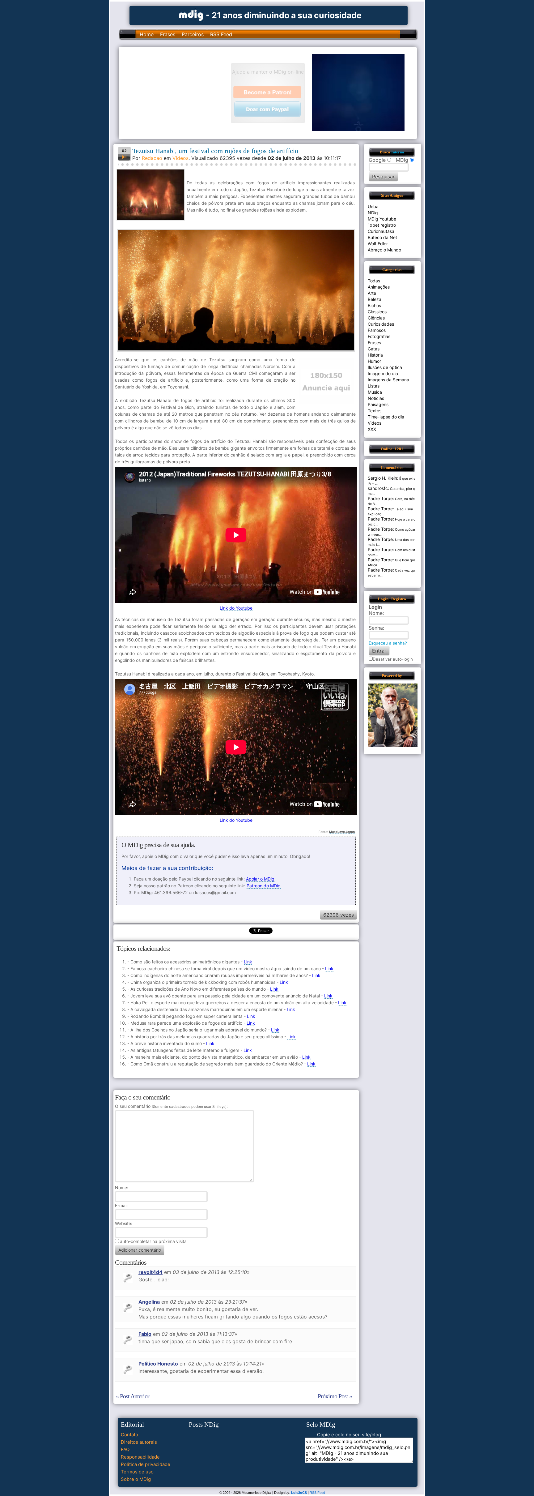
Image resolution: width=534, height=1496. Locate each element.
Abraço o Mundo (384, 249)
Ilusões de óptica (385, 367)
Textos (374, 410)
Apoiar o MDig (260, 878)
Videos (374, 423)
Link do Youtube (236, 608)
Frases (167, 34)
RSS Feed (221, 34)
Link (248, 961)
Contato (129, 1435)
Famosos (377, 330)
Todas (374, 280)
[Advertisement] (177, 92)
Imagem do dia (383, 373)
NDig (373, 212)
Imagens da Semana (388, 379)
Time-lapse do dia (386, 416)
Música (375, 392)
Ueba (373, 206)
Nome (121, 1187)
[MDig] (191, 15)
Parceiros (193, 34)
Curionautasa (381, 231)
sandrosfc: (378, 488)
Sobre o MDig (136, 1479)
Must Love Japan (342, 832)
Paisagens (378, 404)
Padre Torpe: (381, 498)
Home (147, 34)
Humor (374, 361)
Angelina (149, 1302)
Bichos (374, 305)
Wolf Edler (378, 243)
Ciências (376, 317)
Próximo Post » (335, 1396)
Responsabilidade (140, 1457)
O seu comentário (171, 1106)
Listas (373, 385)
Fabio (144, 1334)
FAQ (125, 1449)
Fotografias (379, 336)
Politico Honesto (158, 1364)
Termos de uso (137, 1472)
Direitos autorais (139, 1442)
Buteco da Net (382, 237)
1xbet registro (382, 225)
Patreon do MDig (264, 885)
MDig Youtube (382, 218)
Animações (379, 286)
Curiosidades (381, 324)
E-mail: (122, 1205)
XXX (372, 429)
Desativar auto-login (393, 659)
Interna (397, 152)
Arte (372, 293)
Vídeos (180, 158)
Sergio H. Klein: (383, 478)
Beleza (374, 299)
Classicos (377, 311)
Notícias (376, 398)
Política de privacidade (145, 1464)
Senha (376, 628)
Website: (123, 1223)
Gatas (373, 348)
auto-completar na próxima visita (153, 1241)
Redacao (152, 158)
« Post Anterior (132, 1396)
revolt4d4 (150, 1272)
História (375, 355)
